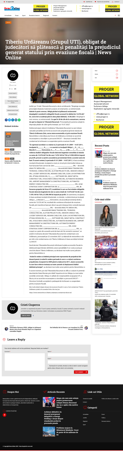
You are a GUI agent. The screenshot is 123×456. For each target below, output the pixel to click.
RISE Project (67, 311)
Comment (7, 351)
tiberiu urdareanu (12, 97)
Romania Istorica (106, 421)
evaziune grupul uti (12, 93)
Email (49, 358)
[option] (57, 86)
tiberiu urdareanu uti (13, 106)
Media (106, 74)
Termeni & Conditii (87, 398)
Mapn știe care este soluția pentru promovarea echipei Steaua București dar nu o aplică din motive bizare (110, 158)
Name (50, 351)
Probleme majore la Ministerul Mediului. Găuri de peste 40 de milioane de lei (110, 185)
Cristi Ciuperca (13, 82)
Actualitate (8, 15)
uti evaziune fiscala (13, 114)
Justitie (85, 417)
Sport (23, 15)
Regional (46, 15)
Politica (103, 417)
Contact (54, 15)
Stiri (106, 77)
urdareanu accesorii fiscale (12, 110)
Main (8, 136)
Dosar (17, 15)
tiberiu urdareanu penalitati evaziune (12, 101)
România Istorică (34, 15)
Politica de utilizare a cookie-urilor (110, 398)
